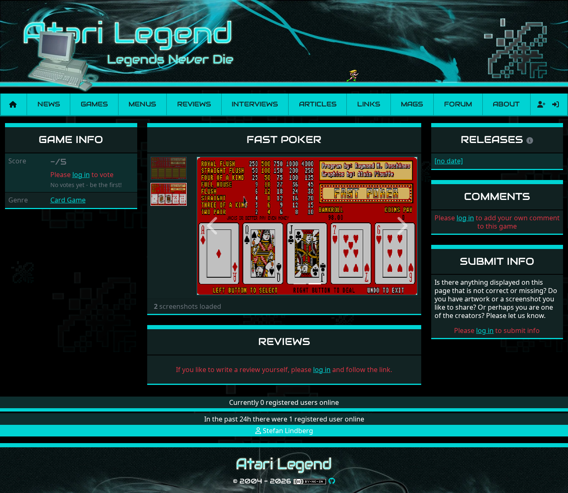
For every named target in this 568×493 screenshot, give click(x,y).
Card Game (68, 200)
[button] (213, 226)
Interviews (255, 104)
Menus (142, 104)
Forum (458, 104)
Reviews (194, 104)
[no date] (449, 160)
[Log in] (555, 104)
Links (368, 104)
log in (81, 174)
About (506, 104)
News (48, 104)
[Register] (540, 104)
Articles (317, 104)
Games (94, 104)
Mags (412, 104)
